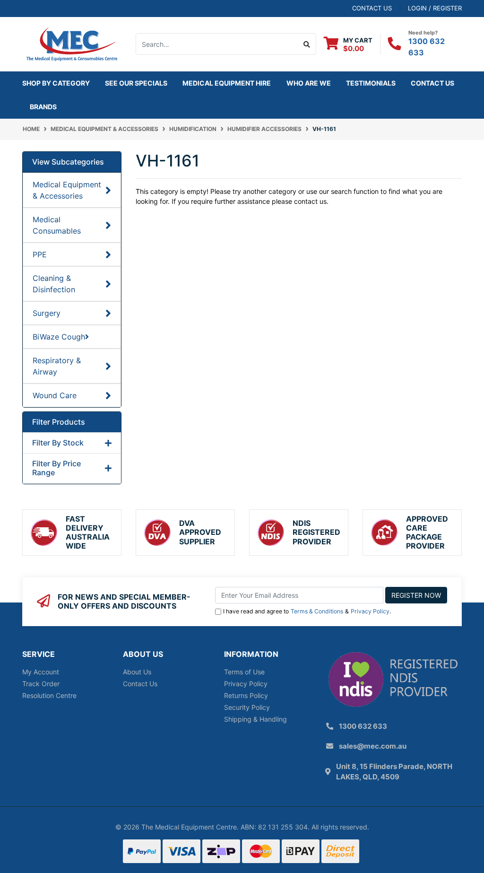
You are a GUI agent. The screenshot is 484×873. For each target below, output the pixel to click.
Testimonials (371, 83)
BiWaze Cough (59, 336)
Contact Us (432, 83)
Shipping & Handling (255, 719)
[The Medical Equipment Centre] (71, 43)
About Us (137, 672)
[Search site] (307, 44)
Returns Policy (246, 695)
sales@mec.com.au (372, 746)
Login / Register (435, 8)
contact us (372, 8)
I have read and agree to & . (307, 611)
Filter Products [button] (58, 422)
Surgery (46, 313)
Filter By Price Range (56, 468)
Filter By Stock (58, 442)
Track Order (41, 684)
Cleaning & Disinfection (54, 283)
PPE (40, 254)
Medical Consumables (57, 225)
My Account (40, 672)
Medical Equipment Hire (226, 83)
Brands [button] (43, 107)
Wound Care (55, 395)
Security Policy (247, 707)
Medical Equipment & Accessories (67, 190)
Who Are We (308, 83)
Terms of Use (244, 672)
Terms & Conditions (317, 611)
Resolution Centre (49, 695)
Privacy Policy (370, 611)
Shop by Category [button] (56, 83)
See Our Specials (136, 83)
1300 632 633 (363, 726)
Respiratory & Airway (57, 366)
